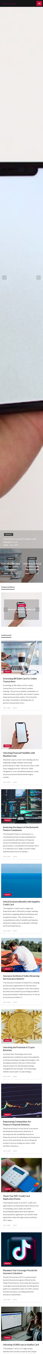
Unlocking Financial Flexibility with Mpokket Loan (19, 540)
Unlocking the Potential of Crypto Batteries (19, 1048)
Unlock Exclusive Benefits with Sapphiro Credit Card (21, 903)
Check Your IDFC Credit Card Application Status (16, 1197)
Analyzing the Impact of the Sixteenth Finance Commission (20, 828)
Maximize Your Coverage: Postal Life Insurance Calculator (20, 1271)
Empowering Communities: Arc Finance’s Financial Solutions (17, 1123)
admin (5, 545)
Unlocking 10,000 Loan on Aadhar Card (21, 1344)
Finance (8, 534)
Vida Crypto (9, 3)
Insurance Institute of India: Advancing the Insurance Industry (21, 977)
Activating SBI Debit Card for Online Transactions (10, 566)
